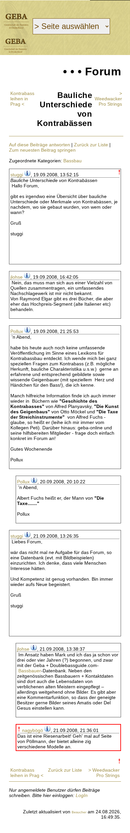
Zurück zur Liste (91, 144)
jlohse (16, 277)
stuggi (16, 174)
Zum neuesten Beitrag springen (42, 150)
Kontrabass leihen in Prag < (22, 99)
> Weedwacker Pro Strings (108, 99)
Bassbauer (29, 670)
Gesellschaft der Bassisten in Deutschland (16, 21)
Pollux (16, 331)
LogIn (82, 795)
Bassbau (72, 160)
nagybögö (32, 730)
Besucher (79, 812)
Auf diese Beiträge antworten (39, 144)
